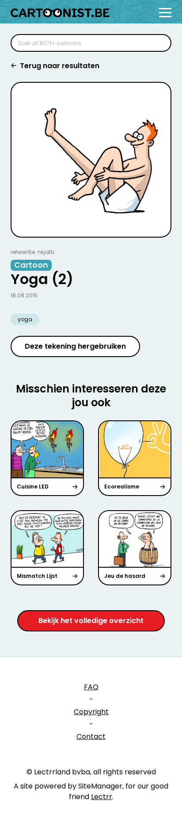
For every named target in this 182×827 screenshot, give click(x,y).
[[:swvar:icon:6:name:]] (159, 43)
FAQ (91, 687)
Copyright (91, 712)
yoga (25, 319)
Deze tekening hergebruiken (75, 346)
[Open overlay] (165, 12)
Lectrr (101, 797)
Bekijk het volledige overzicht (91, 620)
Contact (91, 736)
